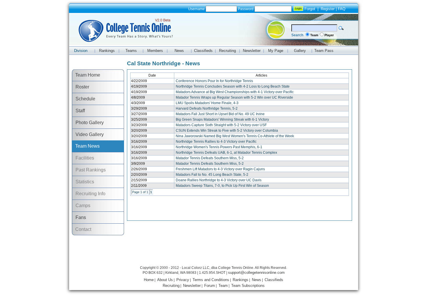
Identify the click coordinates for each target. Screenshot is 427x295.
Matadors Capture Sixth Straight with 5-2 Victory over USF (221, 125)
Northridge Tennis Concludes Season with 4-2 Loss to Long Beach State (233, 86)
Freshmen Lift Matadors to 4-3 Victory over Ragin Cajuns (220, 169)
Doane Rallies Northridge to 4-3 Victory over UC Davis (218, 180)
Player (329, 35)
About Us (165, 280)
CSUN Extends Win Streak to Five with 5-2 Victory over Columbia (227, 131)
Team (314, 35)
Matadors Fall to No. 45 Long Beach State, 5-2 (212, 175)
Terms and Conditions (211, 280)
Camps (81, 205)
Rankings (240, 280)
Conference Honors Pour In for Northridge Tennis (214, 81)
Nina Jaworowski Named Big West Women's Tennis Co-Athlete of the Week (235, 136)
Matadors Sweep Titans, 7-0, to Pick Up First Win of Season (222, 186)
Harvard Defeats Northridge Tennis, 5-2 (207, 108)
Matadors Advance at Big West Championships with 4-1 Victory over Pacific (235, 92)
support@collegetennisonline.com (256, 272)
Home (149, 280)
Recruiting (171, 285)
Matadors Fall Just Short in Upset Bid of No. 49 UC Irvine (220, 114)
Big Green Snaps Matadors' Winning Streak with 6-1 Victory (222, 119)
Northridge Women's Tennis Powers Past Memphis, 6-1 (219, 147)
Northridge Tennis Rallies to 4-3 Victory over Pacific (216, 142)
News (256, 280)
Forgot (309, 9)
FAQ (341, 9)
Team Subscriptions (248, 285)
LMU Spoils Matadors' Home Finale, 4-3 (207, 103)
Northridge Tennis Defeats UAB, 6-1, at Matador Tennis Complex (226, 153)
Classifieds (274, 280)
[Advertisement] (213, 251)
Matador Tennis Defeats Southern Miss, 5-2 (210, 158)
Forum (209, 285)
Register (328, 9)
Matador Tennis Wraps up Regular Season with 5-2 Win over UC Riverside (234, 97)
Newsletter (192, 285)
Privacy (182, 280)
